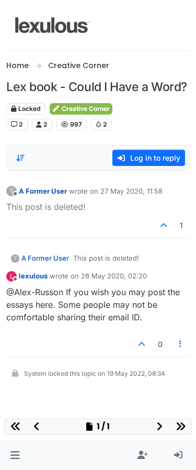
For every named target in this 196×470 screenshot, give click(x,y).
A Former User (43, 191)
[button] (15, 455)
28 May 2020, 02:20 (114, 276)
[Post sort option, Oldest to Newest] (20, 158)
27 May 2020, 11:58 (131, 191)
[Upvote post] (164, 225)
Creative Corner (85, 109)
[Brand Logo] (52, 25)
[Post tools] (180, 344)
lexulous (33, 276)
